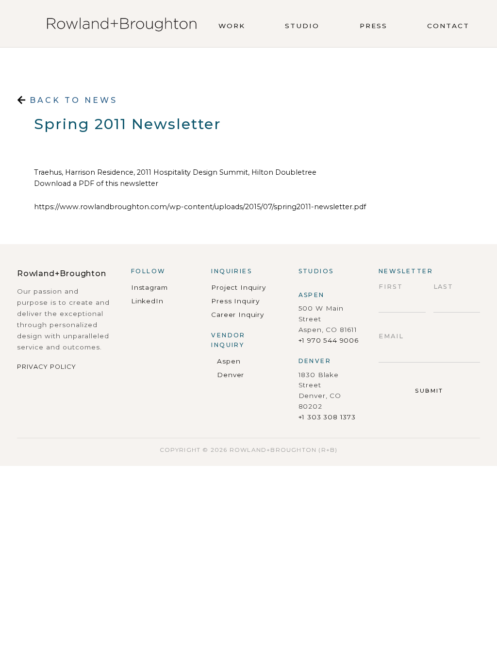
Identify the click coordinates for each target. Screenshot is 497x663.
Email (391, 336)
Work (231, 26)
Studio (302, 26)
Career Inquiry (237, 314)
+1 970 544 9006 (328, 340)
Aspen (228, 361)
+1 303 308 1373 (327, 417)
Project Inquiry (238, 287)
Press (373, 26)
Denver (230, 375)
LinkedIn (147, 301)
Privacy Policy (46, 366)
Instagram (149, 287)
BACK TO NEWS (71, 100)
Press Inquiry (235, 301)
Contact (448, 26)
